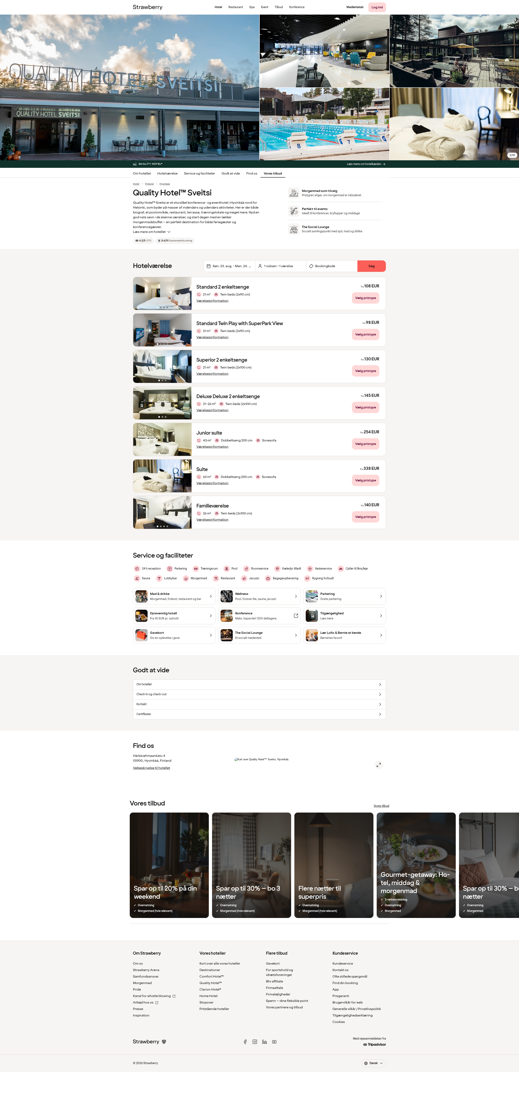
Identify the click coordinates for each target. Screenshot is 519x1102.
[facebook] (245, 1041)
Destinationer (209, 970)
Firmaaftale (274, 988)
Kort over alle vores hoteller (219, 963)
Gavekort (273, 963)
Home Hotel (208, 996)
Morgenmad (142, 983)
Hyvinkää (165, 184)
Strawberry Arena (146, 970)
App (335, 989)
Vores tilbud (273, 173)
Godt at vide (231, 173)
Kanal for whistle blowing (152, 996)
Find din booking (345, 983)
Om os (138, 963)
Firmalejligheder (278, 994)
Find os (251, 173)
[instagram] (254, 1041)
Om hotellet (142, 173)
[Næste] (186, 293)
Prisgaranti (340, 996)
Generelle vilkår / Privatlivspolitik (356, 1009)
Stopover (206, 1002)
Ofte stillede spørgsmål (349, 976)
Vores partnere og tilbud (284, 1007)
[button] (162, 293)
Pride (137, 989)
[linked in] (264, 1041)
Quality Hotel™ (210, 983)
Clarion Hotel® (210, 989)
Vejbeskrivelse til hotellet (151, 768)
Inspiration (141, 1015)
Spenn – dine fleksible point (287, 1001)
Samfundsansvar (146, 976)
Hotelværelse (167, 173)
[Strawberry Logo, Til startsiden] (147, 7)
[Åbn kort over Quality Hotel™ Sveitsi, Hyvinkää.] (379, 765)
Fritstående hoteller (214, 1009)
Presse (138, 1009)
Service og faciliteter (199, 173)
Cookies (338, 1022)
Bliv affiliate (274, 981)
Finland (149, 184)
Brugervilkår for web (347, 1002)
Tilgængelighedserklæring (352, 1015)
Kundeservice (342, 963)
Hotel (136, 184)
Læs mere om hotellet (149, 232)
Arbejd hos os (143, 1002)
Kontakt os (340, 970)
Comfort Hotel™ (211, 976)
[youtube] (274, 1041)
